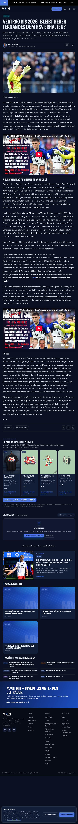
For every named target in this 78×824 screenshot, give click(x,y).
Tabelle (47, 751)
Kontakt (64, 736)
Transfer (30, 724)
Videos (47, 741)
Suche (47, 764)
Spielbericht (32, 720)
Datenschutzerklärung (14, 820)
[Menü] (74, 9)
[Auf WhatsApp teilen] (68, 427)
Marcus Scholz (13, 44)
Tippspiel (48, 738)
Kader (47, 720)
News (5, 2)
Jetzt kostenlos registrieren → (17, 702)
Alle (72, 2)
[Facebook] (9, 730)
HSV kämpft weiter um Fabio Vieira (53, 3)
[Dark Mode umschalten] (69, 9)
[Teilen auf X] (64, 427)
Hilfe (63, 717)
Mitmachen (57, 9)
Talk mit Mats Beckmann (49, 730)
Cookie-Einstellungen (66, 731)
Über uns (48, 761)
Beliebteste (62, 515)
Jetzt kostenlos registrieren (34, 536)
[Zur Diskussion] (67, 45)
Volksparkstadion (50, 757)
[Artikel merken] (73, 45)
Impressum (65, 724)
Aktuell (30, 717)
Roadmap (65, 720)
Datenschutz (66, 727)
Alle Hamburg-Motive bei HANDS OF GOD (19, 500)
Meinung (31, 730)
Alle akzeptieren (67, 815)
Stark (9, 427)
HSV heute (48, 717)
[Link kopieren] (73, 427)
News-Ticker (49, 748)
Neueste (71, 515)
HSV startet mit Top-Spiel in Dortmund (23, 3)
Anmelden (49, 536)
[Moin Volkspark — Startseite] (6, 8)
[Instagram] (5, 730)
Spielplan (48, 754)
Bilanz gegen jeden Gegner (51, 725)
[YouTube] (14, 730)
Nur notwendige (50, 815)
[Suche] (65, 9)
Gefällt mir (23, 427)
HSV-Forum (49, 735)
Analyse (30, 727)
